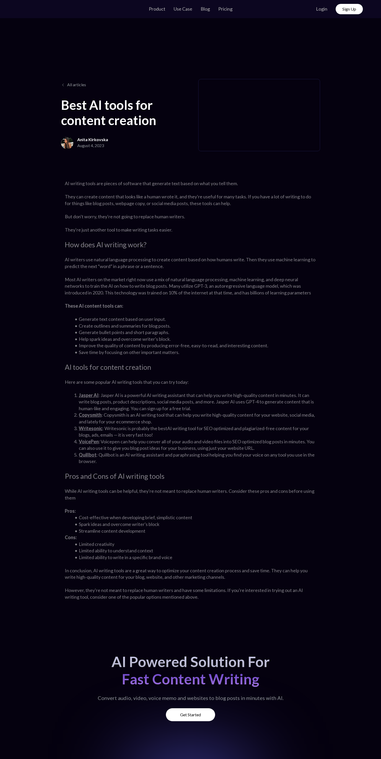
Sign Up (349, 8)
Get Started (190, 714)
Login (321, 9)
